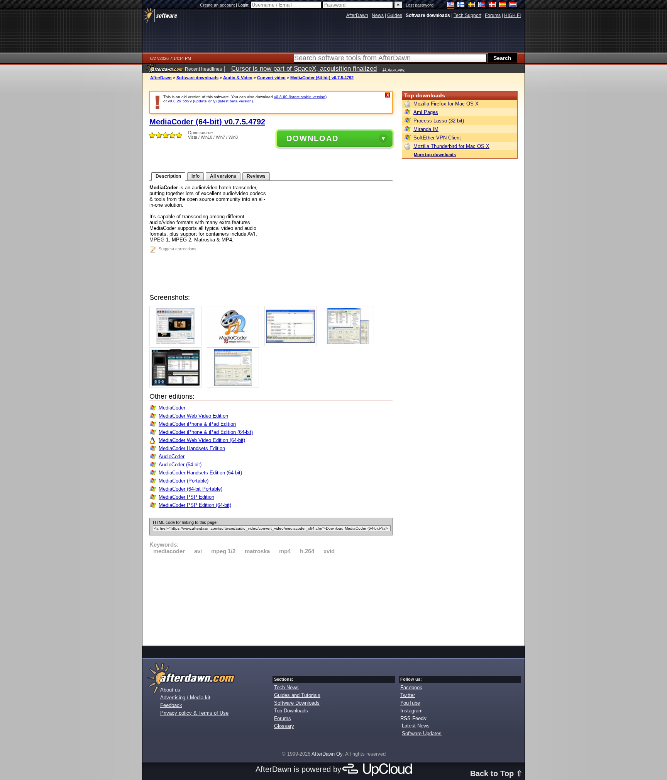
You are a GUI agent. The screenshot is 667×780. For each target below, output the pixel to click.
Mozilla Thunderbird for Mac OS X (451, 146)
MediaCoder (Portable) (183, 481)
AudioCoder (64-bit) (180, 464)
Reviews (256, 176)
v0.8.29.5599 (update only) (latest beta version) (210, 101)
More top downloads (435, 154)
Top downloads (424, 95)
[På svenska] (471, 5)
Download (312, 138)
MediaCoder (172, 408)
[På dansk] (492, 5)
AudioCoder (172, 456)
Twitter (407, 695)
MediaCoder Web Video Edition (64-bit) (202, 440)
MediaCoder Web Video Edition (193, 416)
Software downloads (197, 77)
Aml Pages (425, 112)
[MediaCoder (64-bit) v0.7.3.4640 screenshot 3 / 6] (292, 344)
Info (195, 176)
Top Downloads (291, 711)
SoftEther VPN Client (437, 138)
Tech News (286, 687)
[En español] (502, 5)
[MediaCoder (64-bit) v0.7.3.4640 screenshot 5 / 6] (177, 386)
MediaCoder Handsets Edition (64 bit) (200, 473)
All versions (223, 176)
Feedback (171, 705)
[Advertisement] (271, 598)
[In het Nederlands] (513, 5)
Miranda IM (425, 129)
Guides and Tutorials (297, 695)
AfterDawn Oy (326, 754)
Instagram (411, 711)
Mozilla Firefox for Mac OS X (446, 104)
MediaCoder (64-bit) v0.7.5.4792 (322, 77)
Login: (244, 5)
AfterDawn (161, 77)
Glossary (284, 726)
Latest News (416, 726)
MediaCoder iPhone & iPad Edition (197, 424)
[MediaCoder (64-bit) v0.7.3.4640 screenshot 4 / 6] (350, 344)
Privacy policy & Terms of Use (194, 713)
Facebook (411, 687)
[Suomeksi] (461, 5)
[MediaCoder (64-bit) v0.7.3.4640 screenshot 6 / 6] (235, 386)
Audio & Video (237, 77)
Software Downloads (297, 703)
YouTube (410, 703)
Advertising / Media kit (185, 697)
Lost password (419, 5)
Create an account (217, 5)
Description (168, 176)
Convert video (271, 77)
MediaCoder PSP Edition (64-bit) (195, 505)
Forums (282, 718)
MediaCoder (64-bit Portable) (190, 489)
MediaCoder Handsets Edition (192, 448)
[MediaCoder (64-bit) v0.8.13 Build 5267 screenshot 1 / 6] (177, 344)
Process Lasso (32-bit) (438, 121)
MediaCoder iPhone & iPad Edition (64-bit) (206, 432)
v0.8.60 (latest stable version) (300, 97)
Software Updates (422, 733)
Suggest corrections (177, 248)
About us (170, 690)
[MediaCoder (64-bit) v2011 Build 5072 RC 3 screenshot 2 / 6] (235, 344)
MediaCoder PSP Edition (186, 497)
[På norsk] (482, 5)
